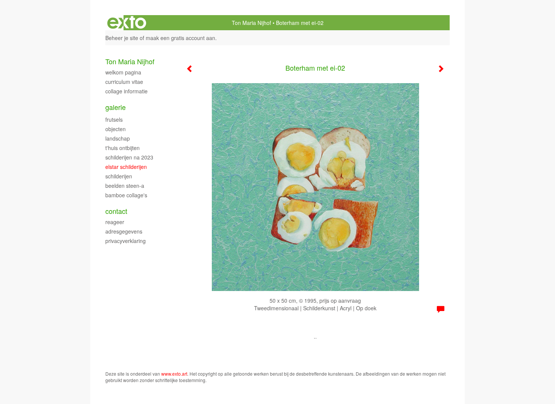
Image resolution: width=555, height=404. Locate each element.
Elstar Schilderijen (126, 166)
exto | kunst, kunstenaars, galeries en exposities (126, 22)
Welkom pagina (123, 72)
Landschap (117, 138)
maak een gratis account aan (180, 38)
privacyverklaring (125, 241)
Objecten (115, 129)
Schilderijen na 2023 (129, 157)
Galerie (115, 107)
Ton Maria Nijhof (251, 22)
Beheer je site (121, 38)
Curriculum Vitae (124, 81)
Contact (116, 211)
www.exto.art (174, 373)
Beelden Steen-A (124, 185)
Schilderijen (118, 176)
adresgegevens (123, 231)
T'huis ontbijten (122, 148)
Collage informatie (126, 91)
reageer (114, 222)
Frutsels (114, 119)
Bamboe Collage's (126, 195)
